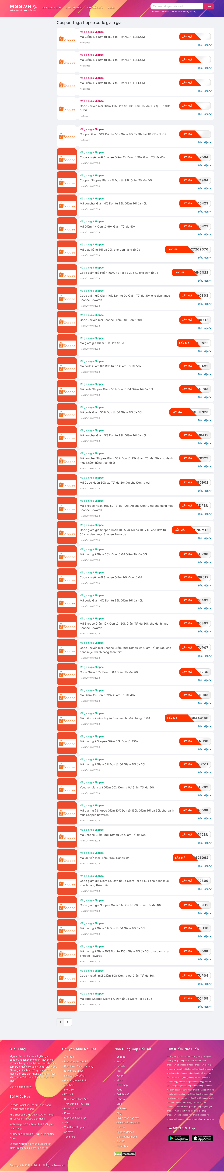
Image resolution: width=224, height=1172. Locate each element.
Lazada (178, 11)
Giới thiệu (122, 1108)
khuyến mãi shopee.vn (204, 1069)
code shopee (195, 1061)
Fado (119, 1089)
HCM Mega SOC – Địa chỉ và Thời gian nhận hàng (31, 1126)
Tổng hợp (69, 1136)
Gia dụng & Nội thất (75, 1080)
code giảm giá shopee (201, 1056)
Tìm (208, 6)
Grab (119, 1103)
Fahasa (121, 1098)
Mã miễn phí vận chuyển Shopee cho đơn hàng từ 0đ (115, 718)
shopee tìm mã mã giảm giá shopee (193, 1111)
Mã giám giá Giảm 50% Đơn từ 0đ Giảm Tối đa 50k (114, 554)
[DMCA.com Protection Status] (125, 1153)
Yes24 (120, 1075)
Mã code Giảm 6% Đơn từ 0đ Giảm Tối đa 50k (110, 366)
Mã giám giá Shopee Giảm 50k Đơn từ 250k (109, 741)
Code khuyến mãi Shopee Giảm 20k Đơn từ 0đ (111, 320)
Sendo (192, 11)
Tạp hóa (69, 1085)
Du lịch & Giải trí (73, 1108)
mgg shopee (179, 1082)
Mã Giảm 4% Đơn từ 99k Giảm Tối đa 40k (107, 226)
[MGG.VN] (24, 7)
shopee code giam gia (186, 1107)
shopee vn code (174, 1115)
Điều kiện (203, 44)
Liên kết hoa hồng (127, 1136)
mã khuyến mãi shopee (198, 1094)
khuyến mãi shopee (185, 1069)
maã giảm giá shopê (187, 1077)
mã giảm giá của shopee (183, 1086)
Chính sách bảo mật (128, 1117)
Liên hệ (121, 1127)
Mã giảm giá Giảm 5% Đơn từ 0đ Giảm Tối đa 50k (113, 928)
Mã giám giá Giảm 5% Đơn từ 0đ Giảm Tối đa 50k (113, 764)
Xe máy (68, 1131)
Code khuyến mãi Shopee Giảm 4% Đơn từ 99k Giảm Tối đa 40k (122, 157)
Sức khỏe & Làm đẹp (76, 1098)
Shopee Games (125, 1131)
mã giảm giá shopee (203, 1086)
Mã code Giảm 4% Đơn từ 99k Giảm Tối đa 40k (111, 600)
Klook (185, 11)
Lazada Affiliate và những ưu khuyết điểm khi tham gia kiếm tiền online (30, 1145)
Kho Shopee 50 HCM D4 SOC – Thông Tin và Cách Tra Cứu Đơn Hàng (32, 1116)
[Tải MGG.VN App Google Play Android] (178, 1137)
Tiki (172, 11)
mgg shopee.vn (193, 1082)
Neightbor (122, 1146)
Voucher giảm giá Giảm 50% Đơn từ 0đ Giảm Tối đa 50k (117, 787)
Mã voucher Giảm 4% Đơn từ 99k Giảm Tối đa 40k (113, 203)
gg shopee (181, 1065)
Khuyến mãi (95, 7)
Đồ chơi (68, 1094)
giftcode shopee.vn (195, 1065)
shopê (194, 1119)
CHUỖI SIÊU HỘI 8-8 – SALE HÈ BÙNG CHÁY (32, 1136)
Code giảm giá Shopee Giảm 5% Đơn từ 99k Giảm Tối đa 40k (121, 905)
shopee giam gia (204, 1107)
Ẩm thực (69, 1056)
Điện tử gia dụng (73, 1070)
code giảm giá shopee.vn (178, 1061)
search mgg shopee (190, 1102)
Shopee (165, 11)
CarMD (120, 1141)
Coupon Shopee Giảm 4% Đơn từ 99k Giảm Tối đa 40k (116, 180)
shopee (203, 1102)
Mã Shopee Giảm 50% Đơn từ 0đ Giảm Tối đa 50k (113, 835)
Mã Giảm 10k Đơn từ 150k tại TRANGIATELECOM (112, 36)
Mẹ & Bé (69, 1089)
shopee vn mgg (184, 1119)
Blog (111, 7)
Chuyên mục (74, 7)
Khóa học (69, 1113)
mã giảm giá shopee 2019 (199, 1090)
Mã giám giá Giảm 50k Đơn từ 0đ (102, 343)
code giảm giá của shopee (178, 1056)
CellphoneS (123, 1094)
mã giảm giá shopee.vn (177, 1090)
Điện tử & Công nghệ (76, 1061)
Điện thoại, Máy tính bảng (78, 1066)
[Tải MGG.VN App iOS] (202, 1137)
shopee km (172, 1111)
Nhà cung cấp (51, 7)
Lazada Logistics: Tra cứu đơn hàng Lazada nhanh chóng (30, 1106)
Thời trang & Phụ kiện (76, 1103)
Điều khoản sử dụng (128, 1122)
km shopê (194, 1073)
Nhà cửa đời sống (74, 1075)
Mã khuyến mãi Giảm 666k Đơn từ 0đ (105, 858)
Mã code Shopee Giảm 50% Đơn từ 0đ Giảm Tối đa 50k (117, 389)
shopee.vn (171, 1107)
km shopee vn (183, 1073)
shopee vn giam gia (190, 1115)
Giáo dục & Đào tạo (75, 1117)
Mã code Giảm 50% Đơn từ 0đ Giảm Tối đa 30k (111, 412)
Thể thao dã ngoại (74, 1127)
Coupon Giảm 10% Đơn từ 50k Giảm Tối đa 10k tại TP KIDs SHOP (123, 134)
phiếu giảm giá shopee (198, 1098)
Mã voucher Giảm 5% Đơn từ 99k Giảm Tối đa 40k (113, 435)
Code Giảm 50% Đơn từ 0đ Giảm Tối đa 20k (109, 672)
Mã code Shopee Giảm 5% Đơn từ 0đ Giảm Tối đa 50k (116, 998)
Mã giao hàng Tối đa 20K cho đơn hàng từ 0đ (110, 249)
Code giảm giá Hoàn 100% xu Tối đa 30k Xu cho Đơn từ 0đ (119, 272)
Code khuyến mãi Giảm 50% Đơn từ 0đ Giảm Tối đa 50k (117, 975)
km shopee (172, 1073)
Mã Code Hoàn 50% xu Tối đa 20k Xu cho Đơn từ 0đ (115, 482)
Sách (67, 1122)
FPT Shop (122, 1085)
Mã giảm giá (92, 31)
